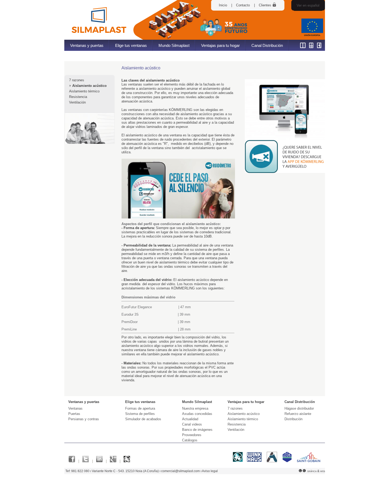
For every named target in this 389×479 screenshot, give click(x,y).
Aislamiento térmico (84, 91)
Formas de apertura (140, 408)
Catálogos (189, 440)
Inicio (223, 5)
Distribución (293, 419)
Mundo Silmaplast (174, 45)
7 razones (76, 80)
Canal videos (192, 424)
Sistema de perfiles (140, 414)
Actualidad (190, 419)
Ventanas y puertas (86, 45)
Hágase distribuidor (299, 408)
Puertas (74, 414)
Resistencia (78, 97)
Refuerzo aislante (297, 414)
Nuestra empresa (195, 408)
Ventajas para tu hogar (220, 45)
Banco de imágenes (197, 430)
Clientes (265, 5)
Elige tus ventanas (131, 45)
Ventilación (77, 102)
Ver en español (308, 5)
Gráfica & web (316, 471)
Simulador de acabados (143, 419)
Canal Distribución (267, 45)
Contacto (243, 5)
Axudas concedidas (197, 414)
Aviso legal (210, 471)
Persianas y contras (83, 419)
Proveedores (191, 435)
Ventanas (75, 408)
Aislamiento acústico (89, 86)
